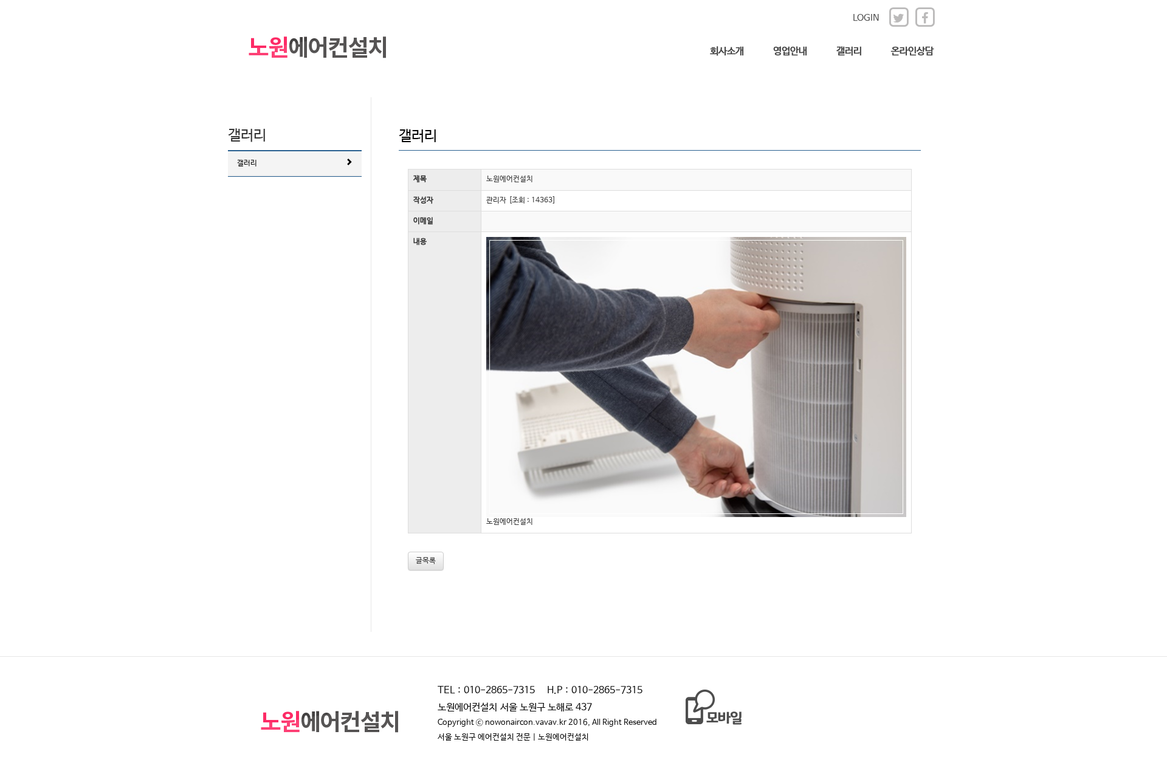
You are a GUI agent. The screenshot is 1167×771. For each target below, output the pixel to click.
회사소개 (727, 51)
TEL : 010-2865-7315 (486, 690)
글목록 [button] (426, 561)
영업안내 (790, 51)
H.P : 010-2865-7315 (594, 690)
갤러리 (849, 51)
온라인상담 (912, 51)
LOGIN (866, 18)
